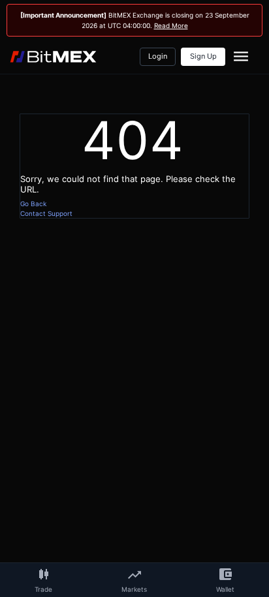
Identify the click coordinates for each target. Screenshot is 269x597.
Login (157, 56)
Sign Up (203, 56)
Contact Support (46, 213)
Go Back (33, 203)
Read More (171, 25)
